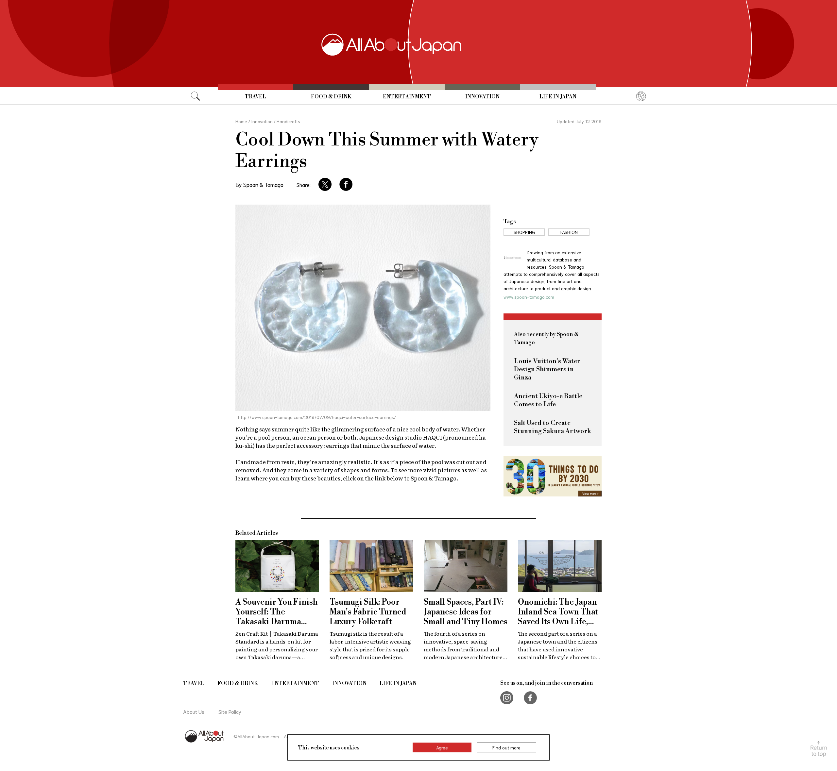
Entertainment (407, 96)
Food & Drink (331, 96)
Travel (255, 96)
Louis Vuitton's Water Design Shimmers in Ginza (547, 369)
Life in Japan (557, 96)
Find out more (506, 747)
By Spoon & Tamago (259, 184)
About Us (193, 711)
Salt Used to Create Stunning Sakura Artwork (552, 427)
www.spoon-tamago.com (529, 297)
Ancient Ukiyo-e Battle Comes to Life (548, 400)
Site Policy (229, 711)
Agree (442, 747)
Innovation (482, 96)
